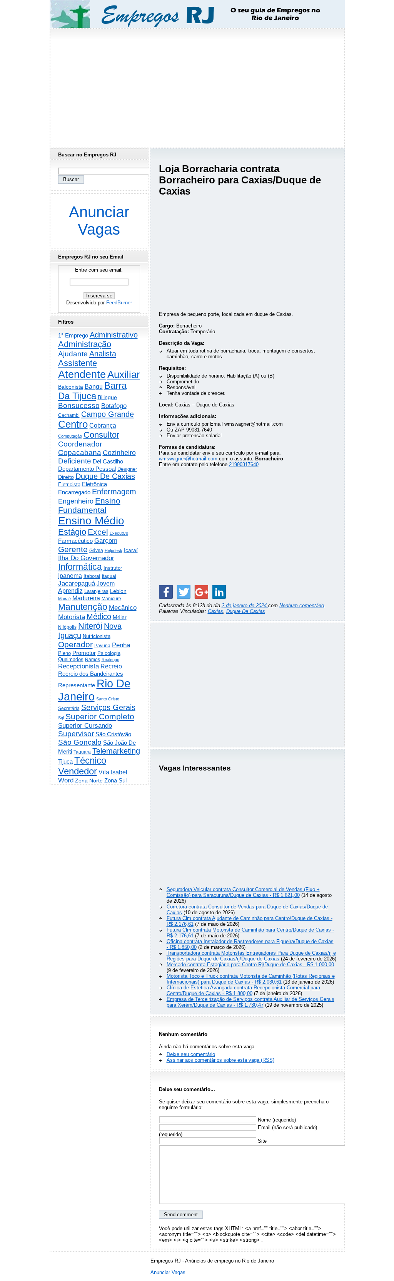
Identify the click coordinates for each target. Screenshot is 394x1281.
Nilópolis (67, 627)
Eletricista (69, 484)
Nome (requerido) (276, 1120)
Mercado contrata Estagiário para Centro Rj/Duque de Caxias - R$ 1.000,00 (250, 964)
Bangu (94, 386)
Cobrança (102, 425)
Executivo (119, 533)
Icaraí (131, 550)
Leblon (118, 591)
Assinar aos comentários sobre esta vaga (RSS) (220, 1060)
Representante (76, 685)
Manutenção (82, 607)
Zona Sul (115, 780)
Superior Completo (99, 716)
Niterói (90, 626)
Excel (98, 532)
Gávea (96, 550)
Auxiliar (123, 374)
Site (261, 1141)
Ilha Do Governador (86, 557)
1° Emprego (73, 335)
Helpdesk (113, 550)
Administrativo (114, 335)
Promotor (84, 653)
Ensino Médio (91, 521)
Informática (80, 567)
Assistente (77, 363)
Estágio (72, 532)
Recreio (111, 666)
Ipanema (70, 575)
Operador (75, 644)
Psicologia (108, 653)
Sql (61, 717)
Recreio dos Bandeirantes (90, 673)
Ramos (92, 659)
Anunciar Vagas (99, 220)
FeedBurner (119, 303)
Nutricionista (96, 636)
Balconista (70, 387)
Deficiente (74, 461)
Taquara (82, 752)
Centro (73, 424)
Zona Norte (89, 780)
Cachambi (69, 415)
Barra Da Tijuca (92, 391)
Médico (99, 616)
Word (65, 780)
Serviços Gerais (108, 707)
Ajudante (73, 354)
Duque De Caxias (245, 611)
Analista (102, 353)
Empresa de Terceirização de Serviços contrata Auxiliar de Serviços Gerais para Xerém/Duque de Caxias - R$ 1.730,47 (250, 1002)
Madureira (86, 597)
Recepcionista (78, 666)
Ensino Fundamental (89, 505)
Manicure (111, 598)
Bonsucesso (79, 405)
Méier (120, 617)
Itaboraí (91, 576)
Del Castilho (108, 461)
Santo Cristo (107, 699)
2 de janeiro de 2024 (245, 605)
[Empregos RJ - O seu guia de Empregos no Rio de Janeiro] (190, 14)
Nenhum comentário (301, 605)
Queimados (70, 659)
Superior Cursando (85, 725)
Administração (84, 344)
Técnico (90, 761)
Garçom (105, 540)
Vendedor (77, 771)
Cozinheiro (119, 453)
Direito (66, 477)
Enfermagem (114, 491)
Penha (121, 645)
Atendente (82, 374)
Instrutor (113, 568)
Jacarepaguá (76, 583)
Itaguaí (109, 576)
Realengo (110, 659)
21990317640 (244, 464)
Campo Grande (107, 414)
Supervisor (76, 734)
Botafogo (114, 406)
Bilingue (107, 397)
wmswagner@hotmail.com (188, 459)
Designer (127, 469)
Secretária (69, 708)
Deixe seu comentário (191, 1054)
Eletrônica (94, 484)
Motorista (71, 617)
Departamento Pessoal (87, 468)
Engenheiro (75, 501)
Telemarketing (116, 751)
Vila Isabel (112, 772)
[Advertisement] (197, 86)
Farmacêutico (75, 541)
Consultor (101, 435)
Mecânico (123, 607)
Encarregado (74, 492)
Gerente (73, 549)
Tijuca (65, 761)
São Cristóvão (113, 734)
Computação (70, 436)
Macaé (64, 598)
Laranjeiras (96, 591)
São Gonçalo (80, 742)
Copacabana (79, 452)
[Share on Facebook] (166, 592)
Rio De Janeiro (94, 690)
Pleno (64, 653)
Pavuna (102, 645)
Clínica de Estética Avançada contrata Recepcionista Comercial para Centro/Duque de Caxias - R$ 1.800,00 (243, 990)
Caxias (215, 611)
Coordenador (80, 444)
